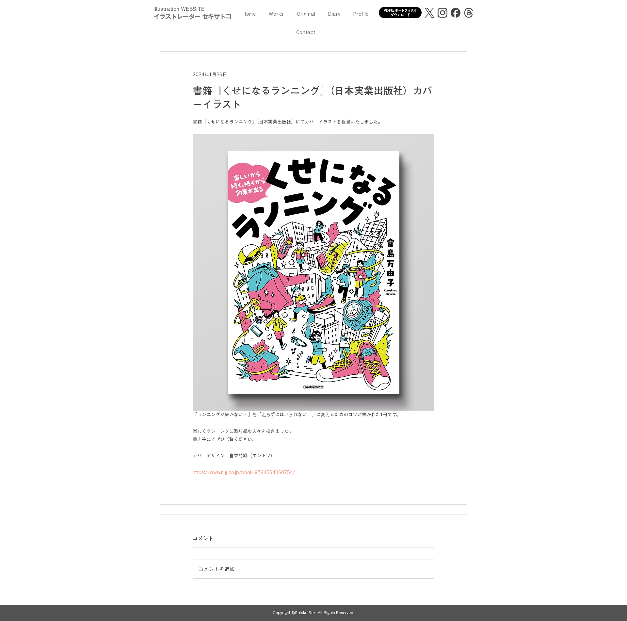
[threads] (469, 13)
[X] (429, 13)
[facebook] (455, 13)
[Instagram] (442, 13)
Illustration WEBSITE (179, 8)
